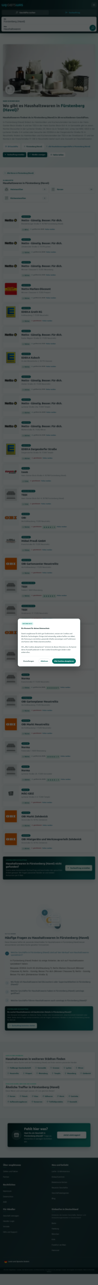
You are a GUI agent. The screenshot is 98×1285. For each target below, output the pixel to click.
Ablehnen (44, 661)
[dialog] (49, 642)
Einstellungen (28, 661)
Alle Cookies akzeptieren (64, 661)
